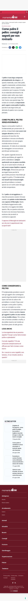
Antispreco (5, 496)
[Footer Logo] (14, 489)
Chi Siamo (20, 575)
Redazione (4, 43)
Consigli (4, 538)
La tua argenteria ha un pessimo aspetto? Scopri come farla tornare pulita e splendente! (14, 334)
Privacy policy (6, 575)
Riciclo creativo (5, 502)
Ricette (3, 499)
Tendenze (5, 568)
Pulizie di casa (6, 26)
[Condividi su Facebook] (10, 47)
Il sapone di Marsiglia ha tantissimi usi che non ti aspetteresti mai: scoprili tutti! (13, 223)
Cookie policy (14, 575)
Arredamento (6, 508)
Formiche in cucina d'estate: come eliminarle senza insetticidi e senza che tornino (17, 459)
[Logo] (10, 17)
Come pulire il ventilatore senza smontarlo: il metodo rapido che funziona (17, 446)
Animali (4, 520)
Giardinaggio (6, 550)
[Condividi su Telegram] (20, 47)
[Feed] (15, 583)
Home (3, 22)
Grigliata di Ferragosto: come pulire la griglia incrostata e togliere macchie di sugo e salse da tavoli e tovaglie (17, 431)
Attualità (5, 526)
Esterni (3, 511)
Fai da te (4, 544)
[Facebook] (1, 12)
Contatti (5, 577)
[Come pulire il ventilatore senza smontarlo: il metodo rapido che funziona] (8, 447)
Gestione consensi (13, 578)
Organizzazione (7, 556)
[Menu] (24, 16)
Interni (3, 515)
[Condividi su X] (13, 47)
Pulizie (6, 22)
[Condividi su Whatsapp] (16, 47)
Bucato (4, 532)
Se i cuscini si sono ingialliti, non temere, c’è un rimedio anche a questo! (13, 354)
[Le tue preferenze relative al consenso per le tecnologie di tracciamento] (25, 598)
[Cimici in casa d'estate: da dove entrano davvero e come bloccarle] (8, 473)
